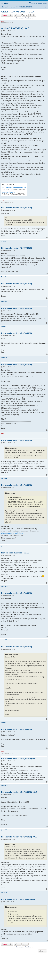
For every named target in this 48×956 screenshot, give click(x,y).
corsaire (3, 326)
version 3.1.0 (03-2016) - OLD (17, 11)
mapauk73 (4, 586)
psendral (4, 546)
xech (2, 21)
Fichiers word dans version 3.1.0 (15, 553)
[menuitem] (6, 3)
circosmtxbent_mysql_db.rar (12, 533)
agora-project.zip (8, 192)
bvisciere (4, 301)
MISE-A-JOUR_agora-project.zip (14, 187)
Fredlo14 (4, 241)
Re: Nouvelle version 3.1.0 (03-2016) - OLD (19, 758)
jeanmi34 (4, 357)
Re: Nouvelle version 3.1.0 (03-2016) (16, 208)
